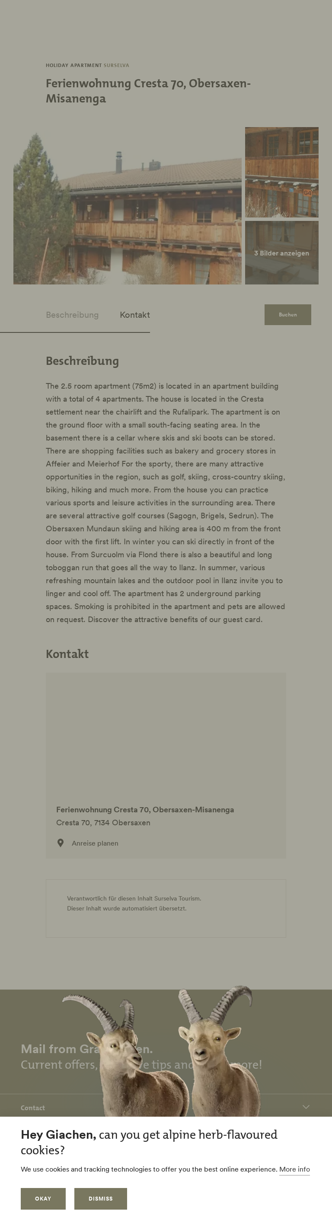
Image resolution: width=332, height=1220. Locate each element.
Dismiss (101, 1198)
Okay (43, 1198)
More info (294, 1169)
